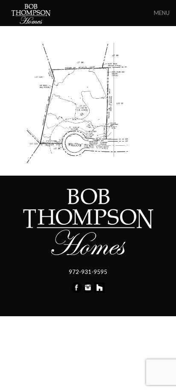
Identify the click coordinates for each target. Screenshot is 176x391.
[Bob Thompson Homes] (31, 13)
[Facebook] (76, 290)
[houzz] (99, 290)
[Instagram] (88, 290)
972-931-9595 (88, 271)
